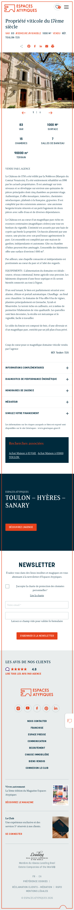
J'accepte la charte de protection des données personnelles (40, 588)
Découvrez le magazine (19, 802)
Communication (37, 741)
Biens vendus (37, 761)
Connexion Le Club (37, 768)
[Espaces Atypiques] (20, 11)
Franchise (37, 728)
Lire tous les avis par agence (23, 674)
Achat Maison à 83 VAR (22, 453)
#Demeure (22, 33)
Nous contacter (37, 721)
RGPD (59, 887)
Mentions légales (37, 891)
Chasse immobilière (37, 754)
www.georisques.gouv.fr (49, 428)
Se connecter (13, 834)
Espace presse (37, 734)
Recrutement (37, 748)
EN (40, 876)
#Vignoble (34, 33)
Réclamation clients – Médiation (32, 887)
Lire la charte (37, 595)
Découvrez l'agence (21, 527)
